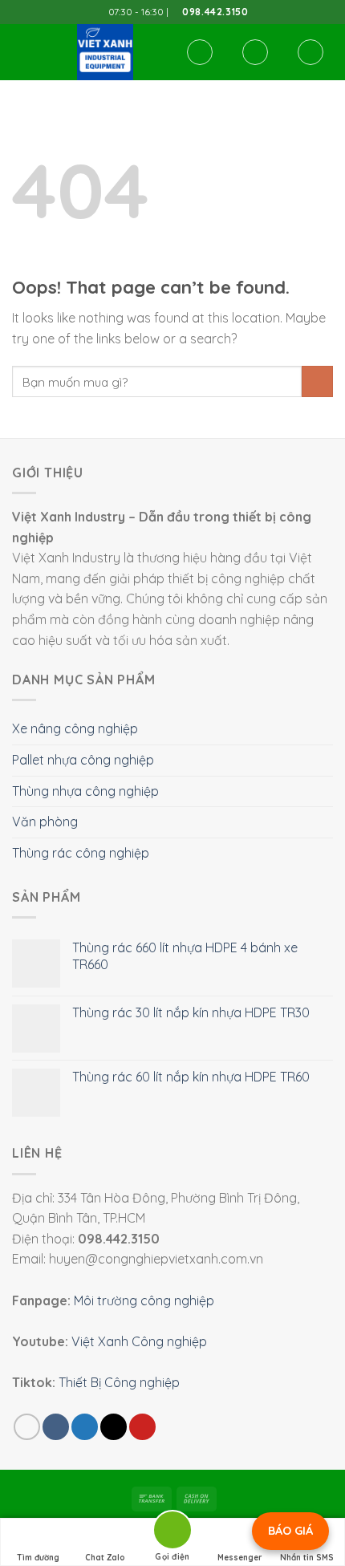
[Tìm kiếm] (200, 52)
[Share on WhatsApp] (27, 1427)
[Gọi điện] (172, 1533)
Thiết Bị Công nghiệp (119, 1382)
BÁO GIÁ (290, 1530)
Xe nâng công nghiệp (75, 728)
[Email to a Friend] (113, 1427)
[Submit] (317, 381)
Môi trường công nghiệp (144, 1300)
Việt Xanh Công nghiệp (139, 1341)
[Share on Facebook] (56, 1427)
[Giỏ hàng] (310, 52)
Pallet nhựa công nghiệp (83, 760)
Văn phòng (45, 821)
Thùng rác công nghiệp (80, 853)
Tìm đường (38, 1557)
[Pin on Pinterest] (142, 1427)
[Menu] (21, 51)
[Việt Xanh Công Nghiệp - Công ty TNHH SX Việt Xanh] (104, 52)
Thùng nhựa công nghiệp (85, 791)
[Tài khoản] (255, 52)
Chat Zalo (105, 1557)
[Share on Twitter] (84, 1427)
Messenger (239, 1557)
